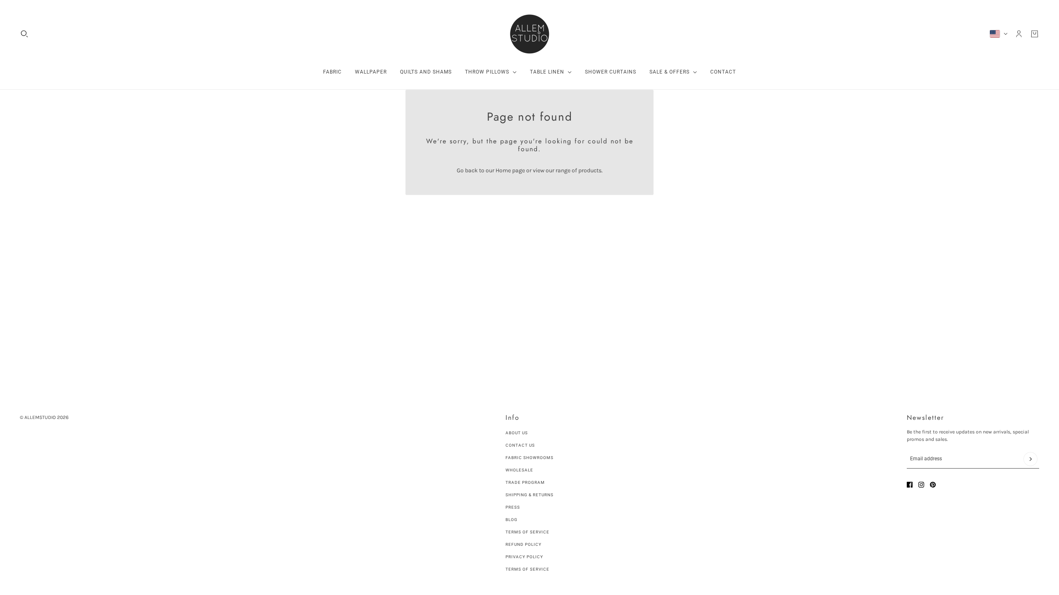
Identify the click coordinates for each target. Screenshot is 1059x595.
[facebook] (909, 484)
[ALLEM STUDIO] (529, 34)
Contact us (520, 445)
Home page (510, 170)
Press (513, 507)
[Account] (1018, 33)
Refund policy (523, 544)
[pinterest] (932, 484)
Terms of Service (527, 532)
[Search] (24, 33)
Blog (512, 519)
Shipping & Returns (529, 495)
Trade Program (525, 482)
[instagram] (921, 484)
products (589, 170)
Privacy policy (524, 557)
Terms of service (527, 569)
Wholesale (519, 470)
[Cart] (1034, 33)
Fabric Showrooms (529, 457)
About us (517, 433)
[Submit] (1030, 459)
